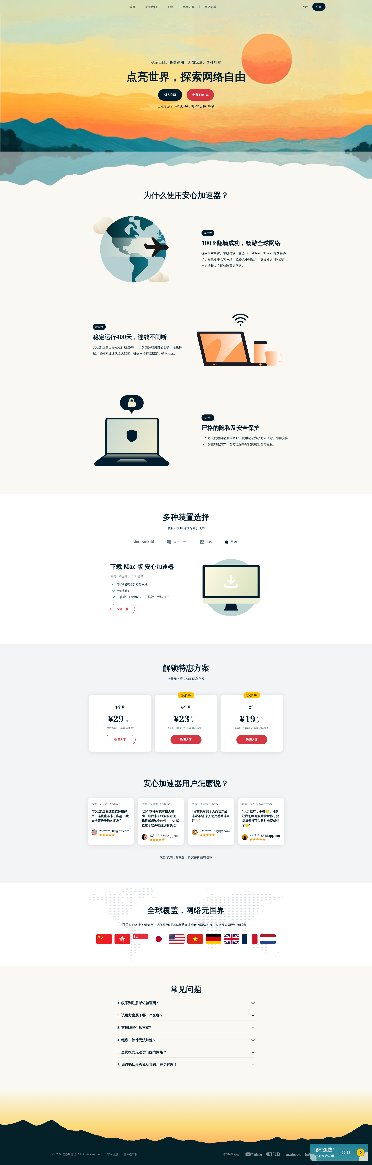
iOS (209, 542)
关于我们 (151, 7)
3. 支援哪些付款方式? (134, 1027)
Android (148, 542)
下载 (170, 7)
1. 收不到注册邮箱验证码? (137, 1002)
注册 (319, 7)
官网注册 (112, 1154)
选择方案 (120, 739)
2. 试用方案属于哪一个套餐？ (140, 1015)
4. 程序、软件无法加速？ (136, 1040)
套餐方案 (189, 7)
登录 (305, 7)
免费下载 (199, 95)
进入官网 (170, 95)
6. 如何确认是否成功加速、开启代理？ (147, 1064)
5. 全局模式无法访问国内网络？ (142, 1052)
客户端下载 (130, 1154)
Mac (234, 541)
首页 (132, 7)
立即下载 (122, 609)
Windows (180, 542)
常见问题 (210, 7)
